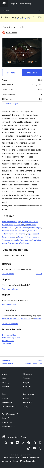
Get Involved (28, 394)
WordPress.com (10, 414)
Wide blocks (24, 243)
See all (39, 274)
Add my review (8, 274)
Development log (9, 335)
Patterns (27, 386)
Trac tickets (7, 343)
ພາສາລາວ (16, 318)
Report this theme (9, 304)
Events (26, 398)
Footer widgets (35, 228)
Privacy (5, 386)
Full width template (9, 231)
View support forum (10, 289)
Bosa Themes (11, 33)
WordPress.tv (9, 406)
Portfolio (12, 234)
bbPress (7, 422)
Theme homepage (9, 104)
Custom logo (19, 225)
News (30, 231)
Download (32, 73)
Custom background (30, 222)
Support (5, 398)
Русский (37, 318)
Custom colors (7, 225)
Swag (26, 406)
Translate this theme (10, 324)
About (5, 374)
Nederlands (25, 318)
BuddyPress (8, 426)
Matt (5, 418)
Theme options (33, 237)
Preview (11, 73)
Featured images (8, 228)
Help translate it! (23, 19)
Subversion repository (11, 338)
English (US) (7, 318)
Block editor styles (9, 222)
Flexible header (22, 228)
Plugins (26, 382)
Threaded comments (10, 240)
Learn (4, 394)
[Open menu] (40, 3)
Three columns (25, 240)
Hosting (5, 382)
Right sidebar (32, 234)
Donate (27, 402)
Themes (5, 11)
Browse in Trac (8, 341)
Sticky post (21, 237)
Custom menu (30, 225)
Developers (7, 402)
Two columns (13, 243)
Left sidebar (22, 231)
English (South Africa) (17, 437)
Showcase (27, 374)
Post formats (21, 234)
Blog (19, 222)
